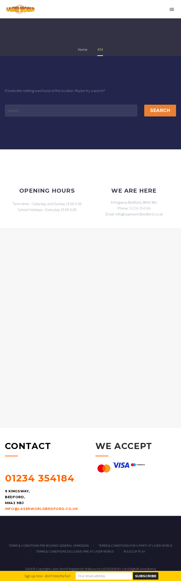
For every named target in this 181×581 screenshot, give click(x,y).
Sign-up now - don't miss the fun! (47, 576)
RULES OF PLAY (134, 551)
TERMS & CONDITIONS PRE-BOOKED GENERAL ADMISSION (49, 545)
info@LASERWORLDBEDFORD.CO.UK (41, 509)
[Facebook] (90, 529)
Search (160, 110)
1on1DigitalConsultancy (139, 568)
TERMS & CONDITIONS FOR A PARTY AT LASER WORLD (135, 545)
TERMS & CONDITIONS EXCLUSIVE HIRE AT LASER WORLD (75, 551)
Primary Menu (172, 9)
